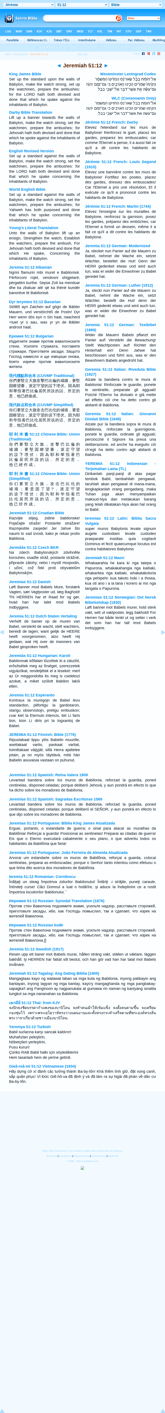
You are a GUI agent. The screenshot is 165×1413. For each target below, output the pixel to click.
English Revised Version (31, 151)
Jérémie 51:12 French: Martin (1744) (118, 206)
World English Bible (27, 189)
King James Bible (25, 74)
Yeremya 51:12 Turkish (30, 1027)
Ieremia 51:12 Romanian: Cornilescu (42, 876)
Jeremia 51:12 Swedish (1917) (36, 949)
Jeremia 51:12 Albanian (30, 267)
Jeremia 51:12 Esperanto (32, 695)
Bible (8, 54)
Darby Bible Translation (30, 112)
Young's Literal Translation (33, 228)
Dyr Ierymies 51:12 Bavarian (35, 302)
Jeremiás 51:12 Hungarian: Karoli (39, 656)
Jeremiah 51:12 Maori (104, 558)
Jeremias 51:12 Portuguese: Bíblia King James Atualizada (62, 823)
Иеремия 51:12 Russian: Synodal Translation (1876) (56, 901)
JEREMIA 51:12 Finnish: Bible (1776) (42, 734)
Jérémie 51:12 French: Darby (111, 122)
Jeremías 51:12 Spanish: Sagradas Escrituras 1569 (55, 799)
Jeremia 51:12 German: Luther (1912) (119, 285)
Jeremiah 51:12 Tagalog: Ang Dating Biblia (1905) (54, 973)
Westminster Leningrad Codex (128, 74)
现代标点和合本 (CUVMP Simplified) (41, 405)
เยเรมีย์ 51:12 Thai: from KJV (34, 1003)
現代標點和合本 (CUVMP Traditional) (41, 376)
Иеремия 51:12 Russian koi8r (36, 925)
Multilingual (20, 54)
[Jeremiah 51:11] (5, 642)
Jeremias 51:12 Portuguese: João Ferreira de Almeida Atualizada (68, 852)
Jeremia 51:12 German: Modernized (117, 246)
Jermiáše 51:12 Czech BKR (34, 547)
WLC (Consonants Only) (134, 98)
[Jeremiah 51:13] (159, 642)
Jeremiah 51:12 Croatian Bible (36, 513)
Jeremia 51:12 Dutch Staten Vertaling (43, 616)
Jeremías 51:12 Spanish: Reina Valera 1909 (48, 775)
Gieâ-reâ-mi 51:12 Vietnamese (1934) (42, 1066)
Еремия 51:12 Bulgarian (31, 336)
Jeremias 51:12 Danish (30, 582)
